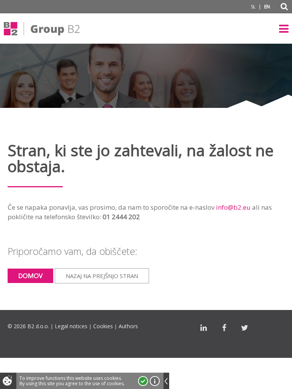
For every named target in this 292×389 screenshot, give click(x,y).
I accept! (143, 381)
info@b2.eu (233, 207)
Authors (128, 326)
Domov (30, 275)
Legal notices (71, 326)
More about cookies (155, 381)
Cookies (103, 326)
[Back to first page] (42, 28)
